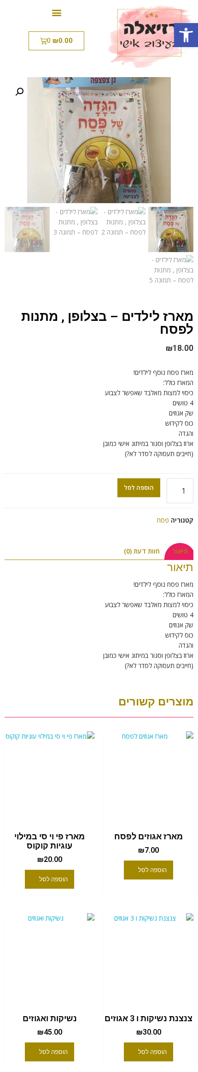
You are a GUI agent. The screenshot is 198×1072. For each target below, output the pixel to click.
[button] (186, 35)
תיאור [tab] (180, 551)
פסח (163, 520)
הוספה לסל (139, 487)
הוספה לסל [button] (152, 870)
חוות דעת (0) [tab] (142, 551)
